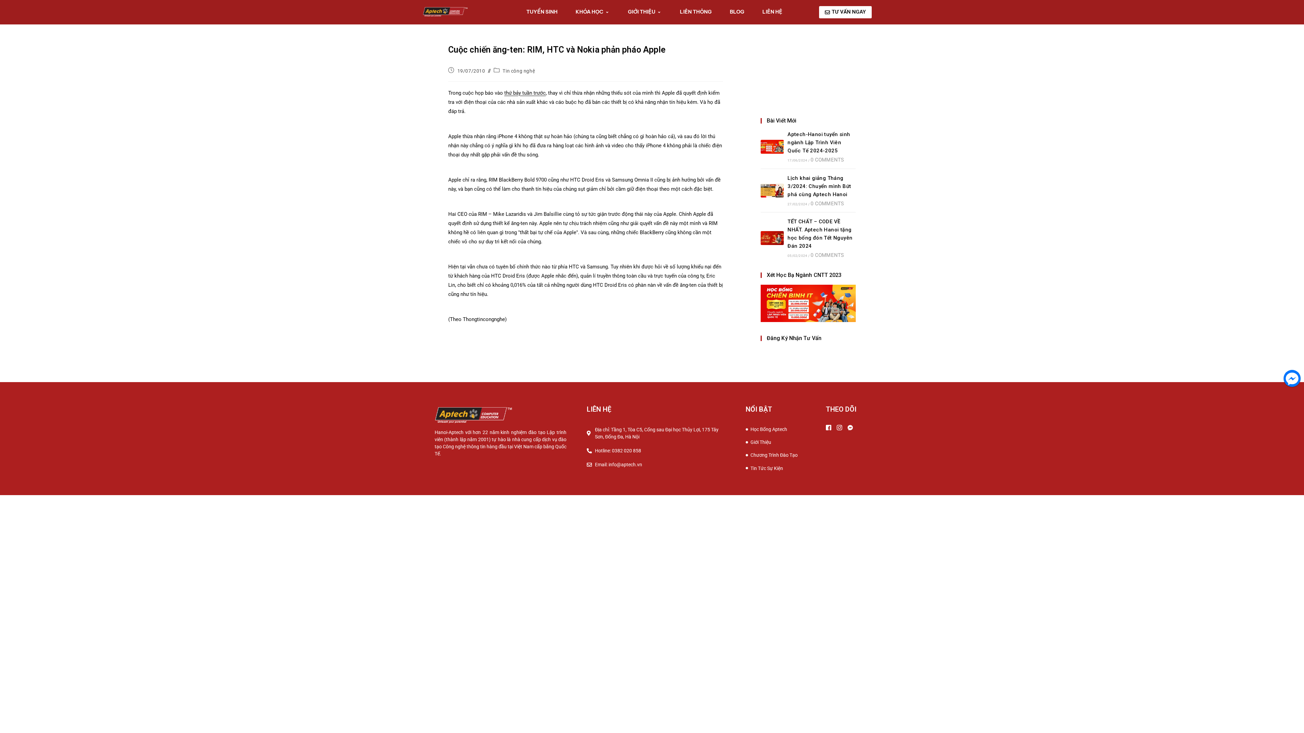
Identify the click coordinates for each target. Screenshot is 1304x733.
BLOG (737, 11)
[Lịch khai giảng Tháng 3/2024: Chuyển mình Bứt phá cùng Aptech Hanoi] (772, 191)
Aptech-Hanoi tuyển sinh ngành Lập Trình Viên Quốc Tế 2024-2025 (818, 142)
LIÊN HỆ (772, 11)
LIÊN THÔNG (696, 11)
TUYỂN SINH (542, 11)
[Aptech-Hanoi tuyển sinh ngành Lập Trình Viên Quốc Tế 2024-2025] (772, 147)
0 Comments (827, 160)
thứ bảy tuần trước (525, 93)
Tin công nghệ (519, 71)
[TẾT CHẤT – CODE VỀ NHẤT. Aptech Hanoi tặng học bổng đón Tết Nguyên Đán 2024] (772, 238)
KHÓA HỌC (589, 11)
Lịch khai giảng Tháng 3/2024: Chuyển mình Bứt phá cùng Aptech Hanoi (819, 186)
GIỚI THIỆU (641, 11)
